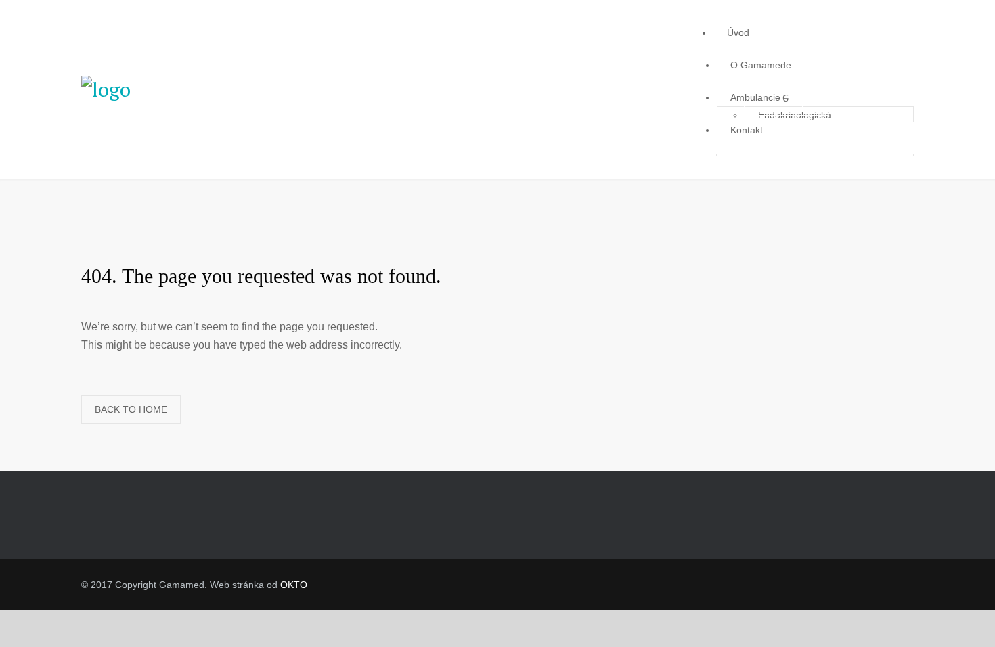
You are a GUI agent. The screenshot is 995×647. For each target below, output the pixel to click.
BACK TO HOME (131, 409)
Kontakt (746, 130)
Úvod (738, 32)
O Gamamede (760, 65)
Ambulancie (755, 97)
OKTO (293, 584)
